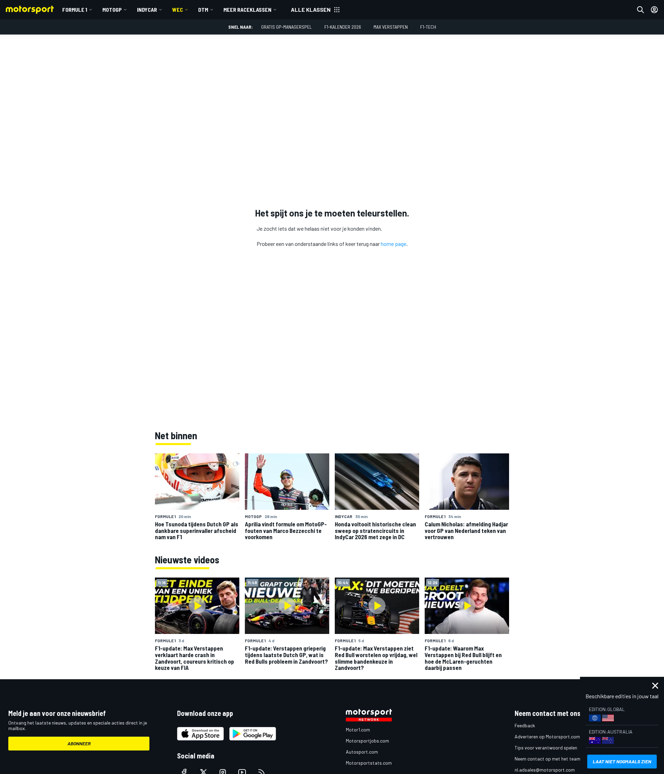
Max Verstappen (391, 27)
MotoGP (112, 9)
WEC (177, 9)
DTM (203, 9)
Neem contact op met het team (547, 759)
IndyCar (147, 9)
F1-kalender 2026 (342, 27)
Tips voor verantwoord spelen (546, 747)
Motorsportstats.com (369, 763)
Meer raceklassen (247, 9)
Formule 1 (74, 9)
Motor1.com (358, 729)
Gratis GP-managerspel (286, 27)
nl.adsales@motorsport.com (545, 770)
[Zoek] (640, 10)
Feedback (525, 725)
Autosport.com (362, 752)
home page (393, 243)
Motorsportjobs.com (367, 741)
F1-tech (428, 27)
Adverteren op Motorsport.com (547, 736)
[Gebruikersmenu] (654, 10)
